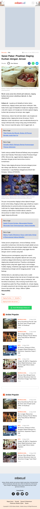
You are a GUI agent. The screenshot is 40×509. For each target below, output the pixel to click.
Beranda (4, 52)
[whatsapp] (33, 63)
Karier (27, 503)
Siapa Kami (10, 501)
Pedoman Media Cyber (17, 503)
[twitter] (37, 63)
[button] (37, 3)
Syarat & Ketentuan (26, 501)
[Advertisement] (20, 27)
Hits (9, 52)
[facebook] (29, 63)
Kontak (17, 501)
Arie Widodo (14, 63)
